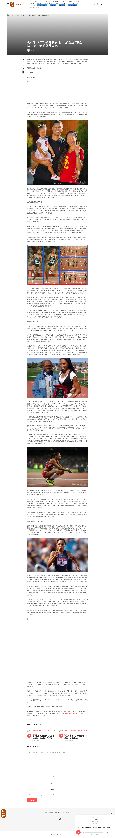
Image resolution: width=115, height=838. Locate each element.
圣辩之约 (68, 812)
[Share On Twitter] (23, 60)
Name (52, 777)
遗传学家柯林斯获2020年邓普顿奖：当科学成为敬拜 (43, 737)
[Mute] (108, 832)
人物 (41, 1)
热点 (36, 1)
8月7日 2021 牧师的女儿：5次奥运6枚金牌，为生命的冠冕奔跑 (95, 828)
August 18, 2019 (68, 740)
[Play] (78, 832)
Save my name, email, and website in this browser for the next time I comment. (52, 795)
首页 (31, 1)
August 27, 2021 (95, 826)
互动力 (32, 3)
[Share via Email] (23, 72)
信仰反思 (71, 1)
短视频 (32, 7)
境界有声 (61, 812)
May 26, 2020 (35, 740)
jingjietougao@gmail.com (71, 713)
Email (52, 783)
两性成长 (55, 1)
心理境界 (47, 1)
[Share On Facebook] (23, 64)
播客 (56, 812)
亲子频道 (39, 3)
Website (52, 789)
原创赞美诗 (71, 3)
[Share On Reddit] (23, 68)
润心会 (37, 7)
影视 (77, 1)
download (35, 734)
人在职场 (63, 1)
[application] (95, 832)
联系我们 (51, 812)
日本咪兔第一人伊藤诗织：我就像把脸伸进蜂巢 (75, 737)
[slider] (111, 831)
